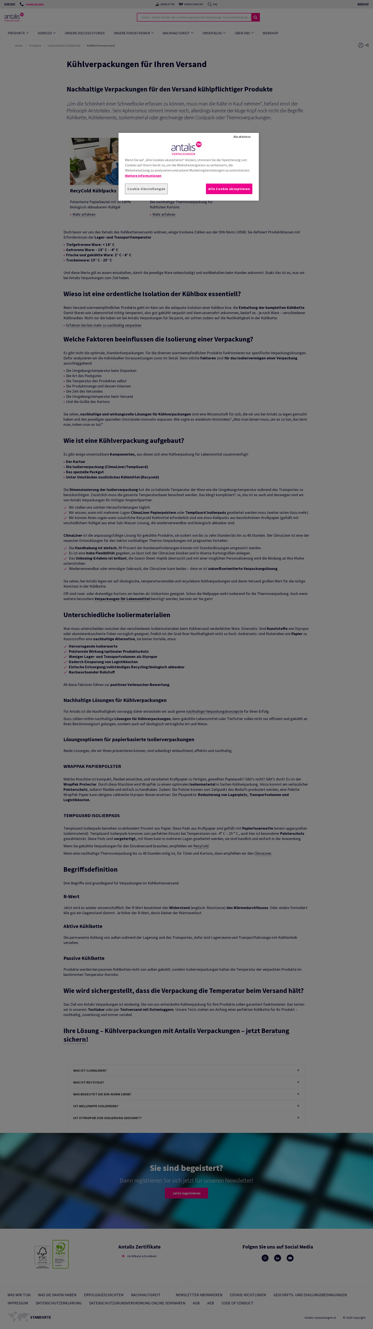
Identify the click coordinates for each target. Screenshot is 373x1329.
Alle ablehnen (242, 136)
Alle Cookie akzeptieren (229, 189)
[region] (189, 167)
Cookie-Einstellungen (146, 189)
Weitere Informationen (143, 175)
